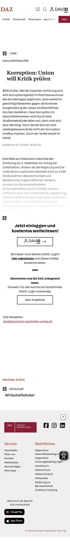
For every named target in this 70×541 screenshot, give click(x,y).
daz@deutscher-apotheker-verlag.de (27, 321)
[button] (7, 9)
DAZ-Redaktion (13, 317)
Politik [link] (13, 53)
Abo (64, 19)
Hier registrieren (23, 258)
